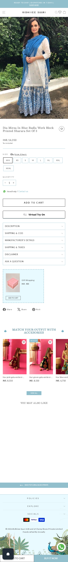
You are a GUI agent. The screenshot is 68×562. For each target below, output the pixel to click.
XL (48, 160)
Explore (33, 506)
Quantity (8, 177)
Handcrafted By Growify (34, 532)
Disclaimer (11, 254)
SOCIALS (33, 514)
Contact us (23, 191)
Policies (33, 498)
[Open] (8, 554)
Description (12, 226)
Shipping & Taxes (15, 247)
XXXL (8, 168)
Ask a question (14, 261)
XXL (58, 160)
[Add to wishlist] (61, 128)
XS (17, 160)
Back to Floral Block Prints (36, 485)
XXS (8, 160)
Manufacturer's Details (19, 240)
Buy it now (51, 558)
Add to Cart (13, 298)
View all (34, 393)
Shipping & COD (14, 233)
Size (15, 154)
